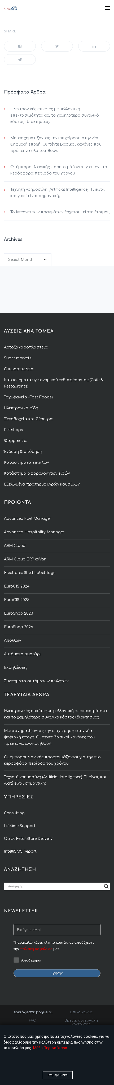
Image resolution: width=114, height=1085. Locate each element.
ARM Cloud (14, 546)
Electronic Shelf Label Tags (29, 573)
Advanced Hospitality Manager (34, 532)
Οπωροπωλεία (19, 369)
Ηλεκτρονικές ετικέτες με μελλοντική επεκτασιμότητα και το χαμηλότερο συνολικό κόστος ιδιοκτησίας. (54, 115)
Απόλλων (12, 641)
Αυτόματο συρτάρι (22, 654)
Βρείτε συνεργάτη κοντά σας (81, 1022)
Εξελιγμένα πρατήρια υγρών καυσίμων (42, 484)
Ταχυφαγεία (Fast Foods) (28, 397)
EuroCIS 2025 (16, 600)
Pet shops (13, 430)
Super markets (18, 358)
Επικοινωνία (81, 1012)
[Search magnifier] (106, 886)
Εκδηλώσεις (16, 668)
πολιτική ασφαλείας (36, 949)
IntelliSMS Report (20, 851)
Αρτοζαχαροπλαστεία (26, 347)
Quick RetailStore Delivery (28, 839)
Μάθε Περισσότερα (50, 1048)
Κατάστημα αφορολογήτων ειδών (37, 473)
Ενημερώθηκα (58, 1075)
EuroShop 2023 (18, 613)
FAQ (32, 1020)
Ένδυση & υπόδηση (23, 452)
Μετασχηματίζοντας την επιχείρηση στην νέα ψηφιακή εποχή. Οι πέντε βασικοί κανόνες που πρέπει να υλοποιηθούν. (56, 144)
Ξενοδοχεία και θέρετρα (28, 419)
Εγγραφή (57, 973)
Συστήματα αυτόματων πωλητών (36, 681)
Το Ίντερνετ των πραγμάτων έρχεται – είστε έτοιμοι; (59, 212)
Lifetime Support (20, 826)
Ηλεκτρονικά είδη (21, 408)
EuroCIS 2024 (16, 586)
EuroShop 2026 (18, 627)
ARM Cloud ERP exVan (25, 559)
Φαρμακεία (15, 441)
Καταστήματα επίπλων (26, 463)
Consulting (14, 813)
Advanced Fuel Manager (27, 519)
